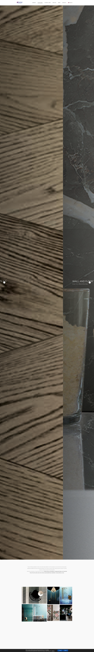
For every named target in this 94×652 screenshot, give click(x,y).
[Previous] (4, 282)
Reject (66, 650)
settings (53, 650)
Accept (60, 650)
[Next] (90, 282)
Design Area (72, 284)
